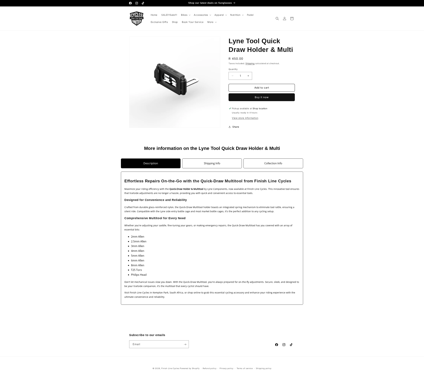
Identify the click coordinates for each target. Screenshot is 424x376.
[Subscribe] (185, 344)
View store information (245, 118)
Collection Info (273, 163)
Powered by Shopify (190, 368)
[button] (185, 14)
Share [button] (235, 126)
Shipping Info (212, 163)
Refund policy (209, 368)
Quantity (233, 69)
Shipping (250, 63)
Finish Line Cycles (170, 368)
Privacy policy (226, 368)
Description (150, 163)
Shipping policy (263, 368)
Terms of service (245, 368)
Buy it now (262, 97)
